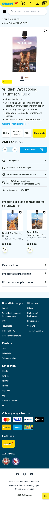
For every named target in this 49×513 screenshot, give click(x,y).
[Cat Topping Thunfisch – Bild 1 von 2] (22, 78)
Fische (5, 386)
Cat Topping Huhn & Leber (35, 235)
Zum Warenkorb (31, 149)
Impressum (34, 481)
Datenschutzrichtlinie (18, 481)
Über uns (31, 326)
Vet (3, 405)
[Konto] (37, 3)
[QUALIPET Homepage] (10, 3)
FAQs (4, 321)
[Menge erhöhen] (14, 149)
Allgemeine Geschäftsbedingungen (24, 485)
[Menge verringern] (4, 149)
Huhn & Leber (17, 133)
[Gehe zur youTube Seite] (31, 474)
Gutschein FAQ (8, 331)
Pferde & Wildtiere (10, 401)
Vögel (4, 396)
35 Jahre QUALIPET (35, 331)
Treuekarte (7, 326)
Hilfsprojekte (33, 321)
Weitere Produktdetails (14, 124)
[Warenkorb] (23, 3)
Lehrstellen (7, 353)
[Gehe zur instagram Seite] (24, 474)
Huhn (6, 133)
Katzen (16, 19)
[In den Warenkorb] (4, 250)
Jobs (4, 348)
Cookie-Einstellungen (24, 489)
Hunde (5, 371)
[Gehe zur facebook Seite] (17, 474)
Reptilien (6, 391)
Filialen (30, 308)
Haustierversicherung (11, 336)
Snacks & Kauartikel (16, 23)
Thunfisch (39, 133)
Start (5, 19)
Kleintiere (6, 381)
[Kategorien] (4, 11)
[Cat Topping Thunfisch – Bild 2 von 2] (27, 78)
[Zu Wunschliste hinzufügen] (45, 30)
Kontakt (5, 308)
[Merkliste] (30, 3)
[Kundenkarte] (44, 3)
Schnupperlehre (9, 358)
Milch (27, 133)
